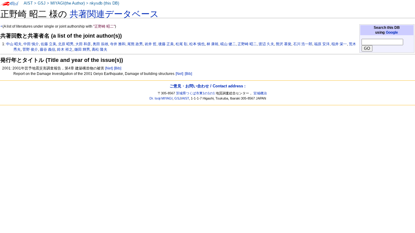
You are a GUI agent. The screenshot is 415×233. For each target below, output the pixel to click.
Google (392, 32)
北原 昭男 (66, 44)
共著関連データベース (114, 14)
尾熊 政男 (135, 44)
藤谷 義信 (47, 49)
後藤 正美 (166, 44)
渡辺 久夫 (266, 44)
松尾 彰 (181, 44)
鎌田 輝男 (82, 49)
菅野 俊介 (30, 49)
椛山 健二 (228, 44)
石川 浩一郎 (302, 44)
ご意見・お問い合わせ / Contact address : (207, 86)
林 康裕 (212, 44)
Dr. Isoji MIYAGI (161, 98)
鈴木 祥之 (65, 49)
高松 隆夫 (99, 49)
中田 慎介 (31, 44)
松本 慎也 (197, 44)
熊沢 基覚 (283, 44)
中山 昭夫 (14, 44)
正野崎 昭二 (247, 44)
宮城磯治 (260, 93)
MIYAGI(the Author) (67, 3)
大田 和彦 (83, 44)
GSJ (42, 3)
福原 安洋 (322, 44)
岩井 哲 (150, 44)
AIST (28, 3)
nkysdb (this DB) (104, 3)
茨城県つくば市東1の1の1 (195, 93)
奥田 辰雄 (100, 44)
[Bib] (117, 68)
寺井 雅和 (117, 44)
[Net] (109, 68)
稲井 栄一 (339, 44)
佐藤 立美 (48, 44)
